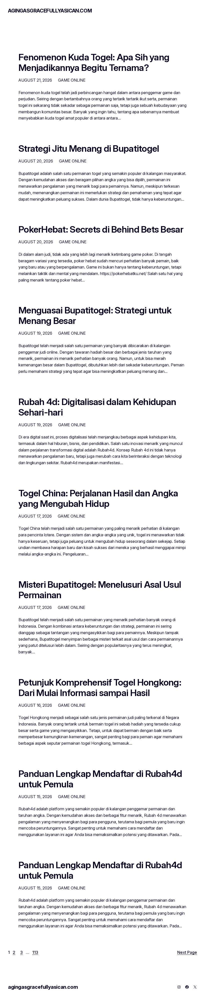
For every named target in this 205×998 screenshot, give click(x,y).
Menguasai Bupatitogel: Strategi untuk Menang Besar (95, 315)
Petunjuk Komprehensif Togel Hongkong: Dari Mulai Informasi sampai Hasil (99, 687)
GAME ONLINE (72, 80)
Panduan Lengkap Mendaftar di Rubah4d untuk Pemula (100, 779)
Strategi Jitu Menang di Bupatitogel (88, 148)
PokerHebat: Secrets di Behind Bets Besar (100, 229)
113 (35, 952)
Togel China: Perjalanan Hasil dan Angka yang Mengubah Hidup (98, 498)
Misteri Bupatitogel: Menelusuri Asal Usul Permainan (99, 589)
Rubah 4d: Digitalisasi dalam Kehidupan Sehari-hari (97, 407)
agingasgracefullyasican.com (50, 11)
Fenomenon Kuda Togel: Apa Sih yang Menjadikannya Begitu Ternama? (93, 62)
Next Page (187, 952)
